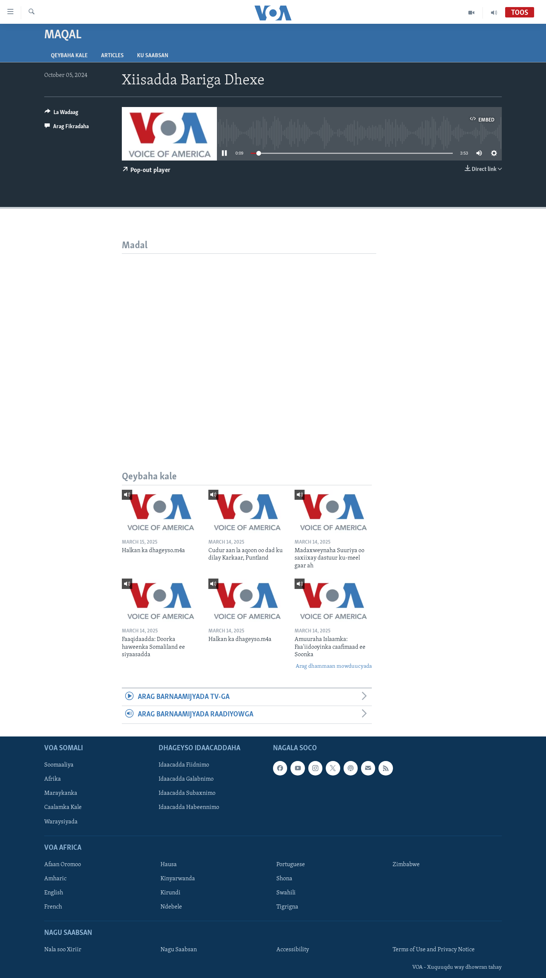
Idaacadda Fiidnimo (184, 765)
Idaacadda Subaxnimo (187, 793)
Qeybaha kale (69, 56)
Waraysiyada (61, 822)
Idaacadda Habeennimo (189, 807)
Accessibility (292, 950)
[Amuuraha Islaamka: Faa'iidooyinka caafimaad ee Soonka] (333, 600)
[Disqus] (249, 347)
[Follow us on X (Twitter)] (333, 768)
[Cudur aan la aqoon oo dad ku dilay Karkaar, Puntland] (247, 511)
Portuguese (290, 865)
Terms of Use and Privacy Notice (434, 950)
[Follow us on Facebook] (280, 768)
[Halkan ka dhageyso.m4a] (160, 511)
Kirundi (170, 893)
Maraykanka (60, 793)
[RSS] (385, 768)
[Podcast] (351, 768)
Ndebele (171, 907)
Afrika (52, 779)
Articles (112, 56)
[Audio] (494, 12)
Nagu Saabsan (178, 950)
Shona (284, 879)
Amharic (55, 879)
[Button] (61, 114)
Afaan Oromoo (62, 865)
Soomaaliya (59, 765)
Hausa (168, 865)
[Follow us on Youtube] (297, 768)
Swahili (286, 893)
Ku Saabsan (152, 56)
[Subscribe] (368, 768)
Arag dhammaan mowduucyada (334, 666)
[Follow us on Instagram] (315, 768)
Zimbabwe (406, 865)
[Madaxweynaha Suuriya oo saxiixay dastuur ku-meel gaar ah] (333, 511)
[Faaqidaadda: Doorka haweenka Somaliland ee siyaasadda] (160, 600)
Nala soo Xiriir (62, 950)
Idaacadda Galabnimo (186, 779)
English (53, 893)
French (53, 907)
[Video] (471, 12)
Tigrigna (287, 907)
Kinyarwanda (177, 879)
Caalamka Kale (63, 807)
